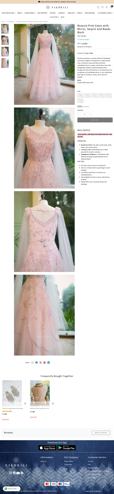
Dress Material (90, 13)
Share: (27, 363)
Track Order (92, 478)
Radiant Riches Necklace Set (39, 408)
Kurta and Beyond (8, 13)
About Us (44, 461)
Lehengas (61, 13)
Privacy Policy (52, 491)
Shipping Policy (93, 468)
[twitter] (41, 362)
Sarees (19, 13)
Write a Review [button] (101, 433)
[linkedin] (49, 362)
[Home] (57, 7)
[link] (98, 7)
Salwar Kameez (30, 13)
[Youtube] (18, 473)
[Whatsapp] (33, 362)
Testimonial (68, 464)
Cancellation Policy (94, 474)
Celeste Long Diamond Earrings (12, 408)
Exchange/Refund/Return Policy (98, 471)
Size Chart (85, 106)
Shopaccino (97, 491)
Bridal (80, 13)
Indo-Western (42, 13)
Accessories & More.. (105, 13)
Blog (62, 17)
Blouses (52, 13)
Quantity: (80, 110)
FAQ (89, 464)
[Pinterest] (22, 473)
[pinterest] (45, 362)
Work (79, 80)
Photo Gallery (68, 461)
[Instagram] (10, 473)
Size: (79, 91)
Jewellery (71, 13)
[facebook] (37, 362)
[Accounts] (107, 7)
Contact (90, 461)
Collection (54, 17)
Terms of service (41, 491)
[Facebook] (14, 473)
